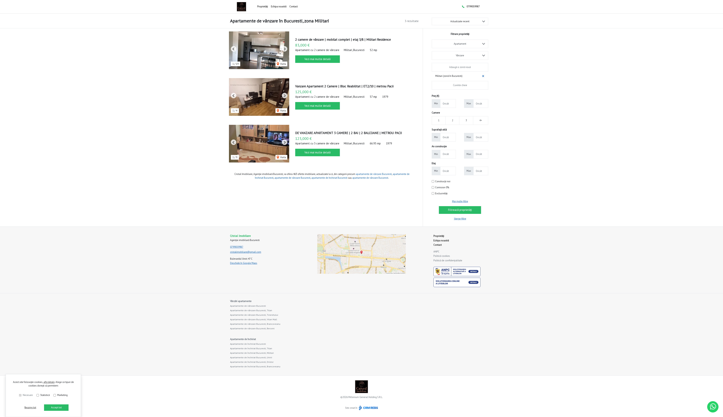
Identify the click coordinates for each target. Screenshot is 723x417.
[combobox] (460, 44)
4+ (480, 120)
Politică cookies (441, 256)
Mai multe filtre (460, 201)
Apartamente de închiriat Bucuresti (248, 343)
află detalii (49, 382)
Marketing (62, 395)
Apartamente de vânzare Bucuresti (248, 305)
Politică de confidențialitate (447, 260)
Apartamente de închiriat (243, 339)
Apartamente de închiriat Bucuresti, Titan (251, 348)
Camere (436, 112)
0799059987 (473, 6)
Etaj (434, 163)
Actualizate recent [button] (459, 21)
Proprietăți (262, 6)
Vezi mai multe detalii (317, 59)
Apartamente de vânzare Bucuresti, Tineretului (254, 314)
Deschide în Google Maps (243, 263)
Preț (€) (435, 96)
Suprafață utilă (439, 129)
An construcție (439, 146)
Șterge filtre (460, 218)
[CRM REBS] (368, 407)
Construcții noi (442, 181)
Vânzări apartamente (241, 301)
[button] (233, 49)
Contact (293, 6)
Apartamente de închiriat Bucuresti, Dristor (252, 362)
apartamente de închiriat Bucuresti (329, 177)
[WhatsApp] (712, 406)
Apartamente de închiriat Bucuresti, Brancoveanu (255, 366)
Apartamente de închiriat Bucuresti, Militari (252, 352)
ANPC (436, 251)
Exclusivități (441, 193)
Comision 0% (442, 187)
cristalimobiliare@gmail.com (245, 252)
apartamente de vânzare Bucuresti (374, 174)
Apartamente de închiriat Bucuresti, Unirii (251, 357)
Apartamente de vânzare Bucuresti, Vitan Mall (253, 319)
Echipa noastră (278, 6)
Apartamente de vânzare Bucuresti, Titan (251, 310)
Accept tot (56, 407)
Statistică (45, 395)
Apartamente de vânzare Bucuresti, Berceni (252, 328)
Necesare (28, 395)
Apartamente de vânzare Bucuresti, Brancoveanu (255, 323)
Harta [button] (283, 64)
